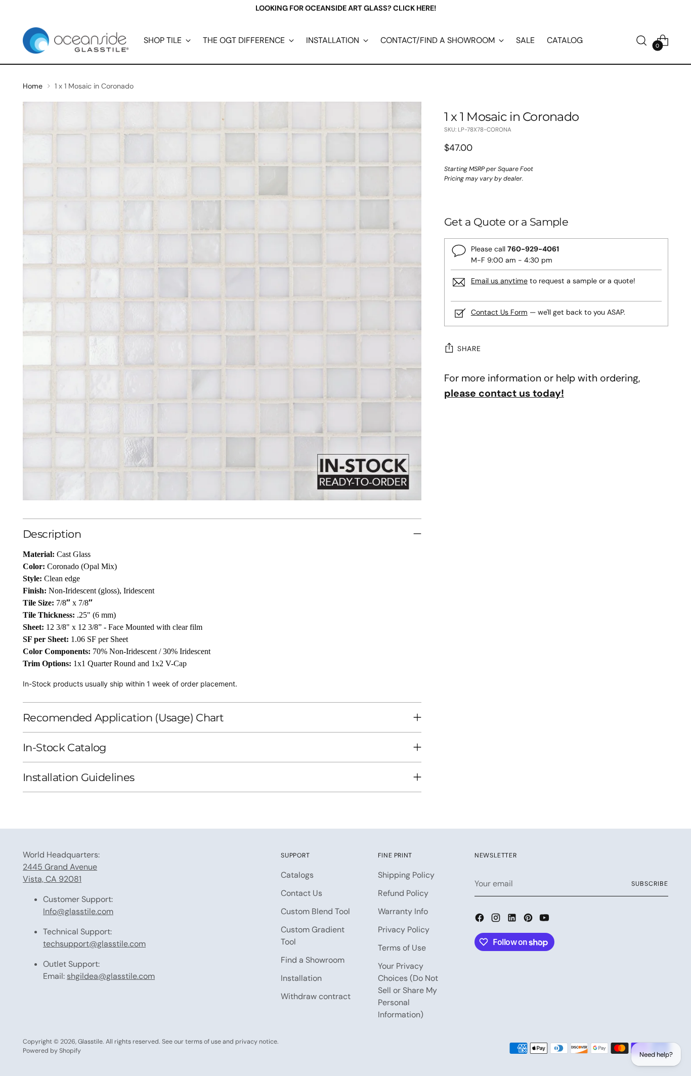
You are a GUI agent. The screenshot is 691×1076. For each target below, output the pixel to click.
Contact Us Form (499, 312)
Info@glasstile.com (78, 911)
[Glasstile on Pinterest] (529, 919)
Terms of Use (402, 947)
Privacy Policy (403, 929)
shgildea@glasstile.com (111, 976)
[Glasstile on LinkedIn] (513, 919)
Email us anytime (499, 280)
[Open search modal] (641, 40)
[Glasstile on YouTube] (545, 919)
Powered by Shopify (52, 1051)
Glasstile (90, 1042)
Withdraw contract (316, 996)
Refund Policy (403, 893)
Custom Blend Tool (315, 911)
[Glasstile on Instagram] (497, 919)
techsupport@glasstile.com (94, 943)
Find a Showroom (312, 960)
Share (469, 348)
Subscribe (649, 884)
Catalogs (297, 875)
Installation (301, 978)
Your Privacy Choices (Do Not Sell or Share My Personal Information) (408, 990)
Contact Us (301, 893)
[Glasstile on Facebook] (480, 919)
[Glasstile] (76, 40)
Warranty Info (403, 911)
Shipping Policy (406, 875)
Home (32, 86)
